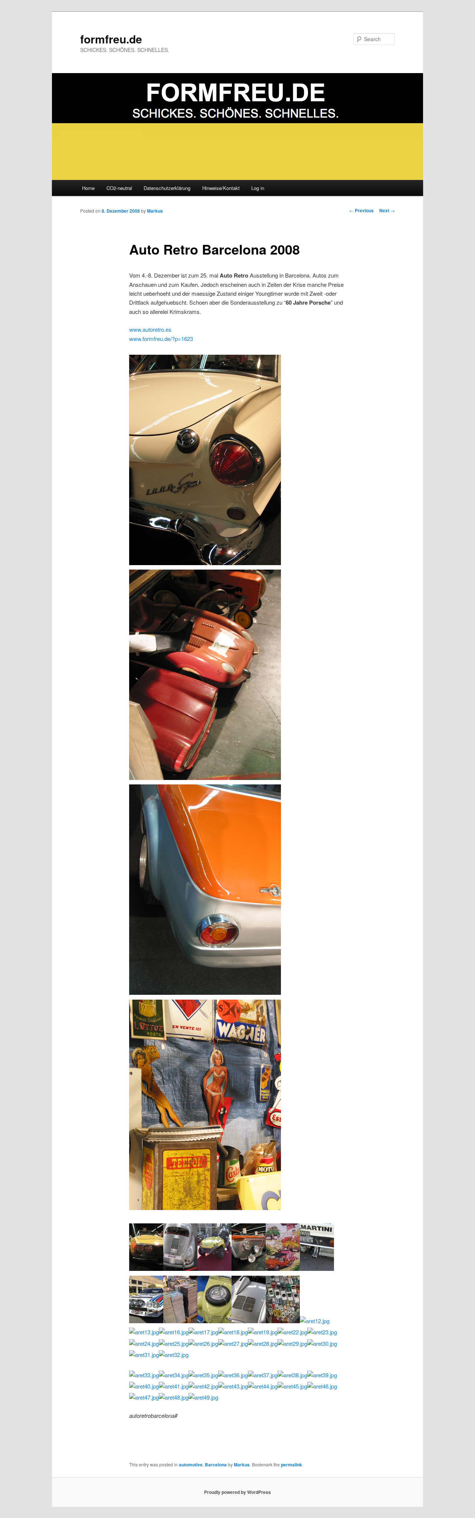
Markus (155, 210)
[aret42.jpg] (203, 1386)
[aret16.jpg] (174, 1332)
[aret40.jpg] (144, 1386)
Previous (361, 210)
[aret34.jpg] (174, 1375)
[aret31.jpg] (144, 1354)
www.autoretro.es (150, 329)
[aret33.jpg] (144, 1375)
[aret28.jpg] (263, 1343)
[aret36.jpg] (233, 1375)
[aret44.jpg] (263, 1386)
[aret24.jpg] (144, 1343)
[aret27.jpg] (233, 1343)
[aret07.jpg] (146, 1321)
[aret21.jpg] (205, 777)
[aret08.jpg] (180, 1321)
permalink (291, 1464)
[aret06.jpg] (317, 1268)
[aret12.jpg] (315, 1321)
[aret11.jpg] (283, 1321)
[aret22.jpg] (292, 1332)
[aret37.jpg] (263, 1375)
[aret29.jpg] (292, 1343)
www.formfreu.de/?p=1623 (161, 338)
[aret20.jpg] (205, 1208)
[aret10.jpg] (249, 1321)
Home (88, 187)
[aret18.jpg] (233, 1332)
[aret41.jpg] (174, 1386)
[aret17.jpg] (203, 1332)
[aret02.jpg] (180, 1268)
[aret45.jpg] (292, 1386)
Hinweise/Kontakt (221, 187)
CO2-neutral (119, 187)
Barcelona (216, 1464)
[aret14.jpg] (205, 563)
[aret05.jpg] (283, 1268)
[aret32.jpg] (174, 1354)
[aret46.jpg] (322, 1386)
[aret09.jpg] (214, 1321)
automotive (191, 1464)
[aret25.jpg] (174, 1343)
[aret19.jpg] (263, 1332)
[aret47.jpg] (144, 1397)
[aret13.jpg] (144, 1332)
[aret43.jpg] (233, 1386)
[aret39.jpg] (322, 1375)
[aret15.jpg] (205, 992)
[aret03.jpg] (214, 1268)
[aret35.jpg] (203, 1375)
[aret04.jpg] (249, 1268)
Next (387, 210)
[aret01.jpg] (146, 1268)
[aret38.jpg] (292, 1375)
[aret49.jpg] (203, 1397)
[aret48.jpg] (174, 1397)
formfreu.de (111, 39)
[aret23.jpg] (322, 1332)
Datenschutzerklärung (167, 187)
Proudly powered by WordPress (237, 1492)
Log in (257, 187)
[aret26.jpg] (203, 1343)
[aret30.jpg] (322, 1343)
